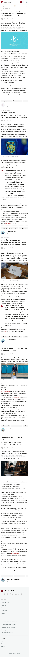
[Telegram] (7, 19)
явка (6, 331)
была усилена (15, 553)
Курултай (4, 228)
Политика (3, 605)
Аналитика (3, 608)
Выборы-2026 (9, 6)
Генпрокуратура (6, 101)
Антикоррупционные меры (7, 630)
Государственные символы (8, 627)
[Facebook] (10, 19)
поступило (4, 571)
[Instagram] (2, 19)
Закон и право (17, 101)
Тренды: (3, 6)
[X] (13, 19)
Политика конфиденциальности (9, 624)
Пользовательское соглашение (9, 621)
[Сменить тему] (22, 2)
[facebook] (10, 594)
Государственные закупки (7, 632)
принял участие (5, 391)
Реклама (3, 646)
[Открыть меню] (26, 2)
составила (8, 223)
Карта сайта (4, 641)
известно (11, 202)
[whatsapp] (4, 19)
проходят (16, 397)
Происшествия (5, 602)
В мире (3, 613)
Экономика (4, 610)
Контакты (3, 643)
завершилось (13, 210)
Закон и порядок (19, 576)
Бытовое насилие (7, 576)
